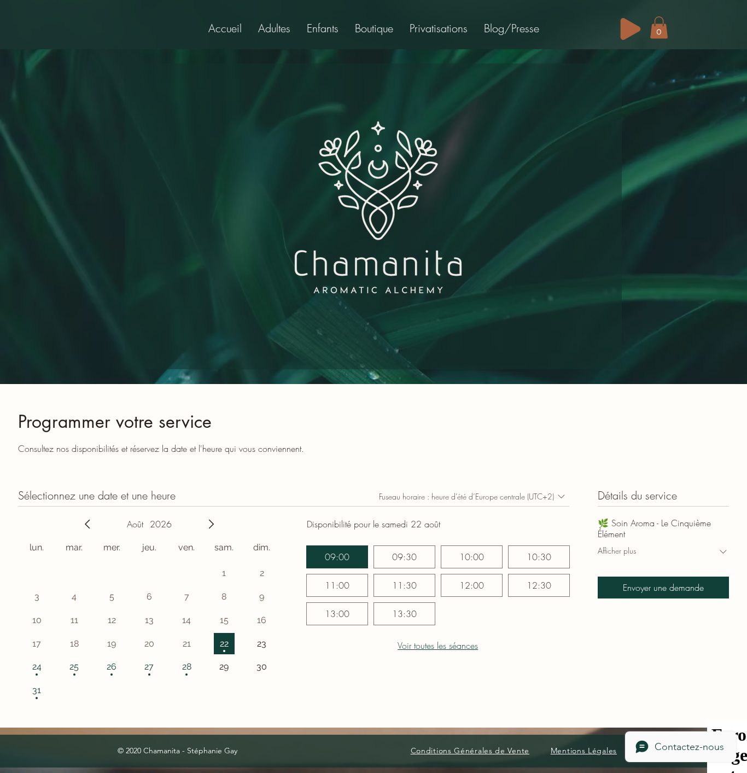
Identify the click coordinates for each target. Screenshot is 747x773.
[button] (274, 28)
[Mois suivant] (211, 524)
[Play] (630, 29)
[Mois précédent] (87, 524)
